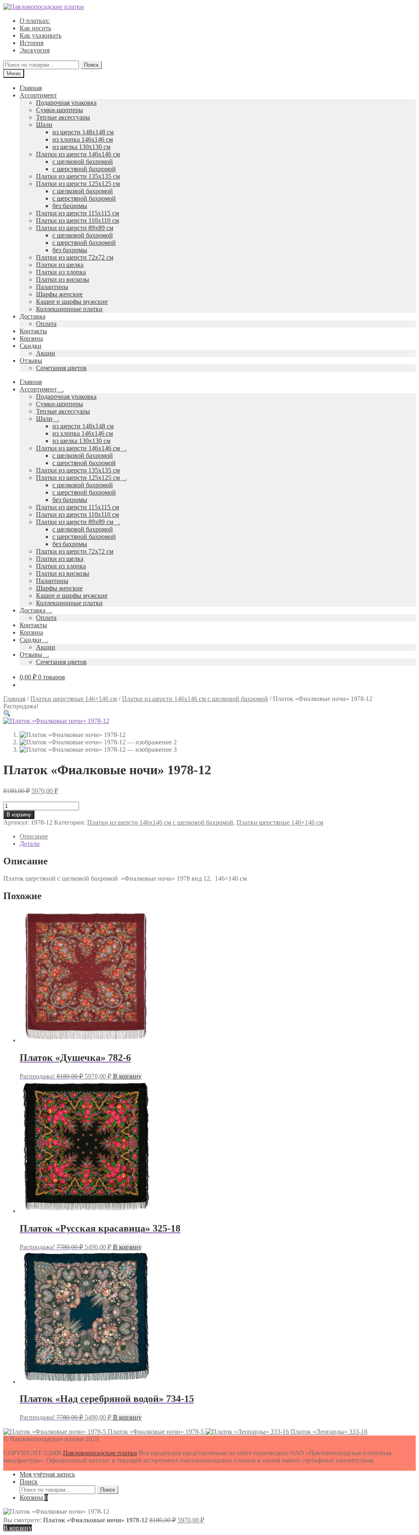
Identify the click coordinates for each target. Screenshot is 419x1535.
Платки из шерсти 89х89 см (74, 227)
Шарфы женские (59, 294)
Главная (31, 87)
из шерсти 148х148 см (83, 132)
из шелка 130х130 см (81, 146)
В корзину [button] (127, 1076)
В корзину (19, 815)
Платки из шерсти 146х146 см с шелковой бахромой (195, 698)
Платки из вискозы (62, 279)
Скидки (30, 345)
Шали (44, 124)
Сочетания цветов (61, 367)
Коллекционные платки (69, 308)
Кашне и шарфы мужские (72, 301)
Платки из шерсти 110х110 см (77, 220)
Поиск (91, 65)
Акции (45, 353)
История (31, 42)
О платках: (35, 20)
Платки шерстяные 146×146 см (73, 698)
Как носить (35, 28)
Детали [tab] (30, 843)
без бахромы (69, 205)
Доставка (32, 316)
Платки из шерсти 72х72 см (74, 257)
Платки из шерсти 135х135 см (78, 176)
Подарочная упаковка (66, 102)
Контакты (33, 331)
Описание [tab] (34, 836)
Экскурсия (35, 50)
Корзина (31, 338)
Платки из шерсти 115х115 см (77, 213)
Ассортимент (38, 95)
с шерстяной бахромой (84, 168)
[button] (7, 713)
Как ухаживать (40, 35)
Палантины (52, 286)
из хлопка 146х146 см (82, 139)
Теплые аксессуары (63, 117)
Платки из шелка (59, 264)
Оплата (46, 323)
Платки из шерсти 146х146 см (78, 154)
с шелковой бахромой (82, 161)
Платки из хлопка (61, 272)
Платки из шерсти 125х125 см (78, 183)
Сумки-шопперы (59, 109)
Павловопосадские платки (100, 1452)
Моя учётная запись (47, 1474)
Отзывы (31, 360)
